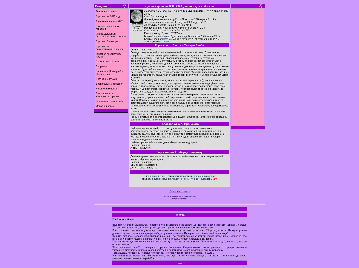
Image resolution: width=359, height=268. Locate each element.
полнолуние (165, 39)
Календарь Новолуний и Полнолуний (109, 72)
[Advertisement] (248, 68)
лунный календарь (201, 178)
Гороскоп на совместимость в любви (109, 47)
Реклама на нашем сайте (110, 101)
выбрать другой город (154, 178)
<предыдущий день (155, 176)
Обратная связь (105, 106)
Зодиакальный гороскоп (109, 83)
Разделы (101, 6)
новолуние (164, 36)
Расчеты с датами (106, 79)
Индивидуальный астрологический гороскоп (111, 35)
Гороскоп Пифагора (107, 41)
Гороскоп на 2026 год (108, 16)
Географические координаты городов (107, 95)
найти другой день (178, 178)
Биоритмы (101, 66)
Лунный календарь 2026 (109, 21)
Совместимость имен (108, 61)
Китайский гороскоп (107, 88)
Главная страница (179, 191)
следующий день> (204, 176)
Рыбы (224, 11)
